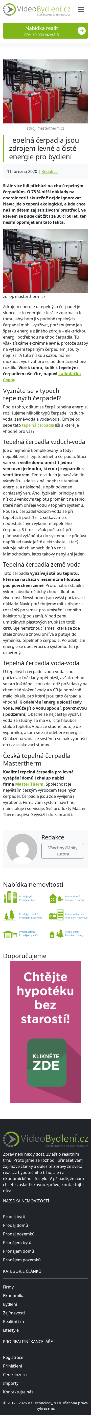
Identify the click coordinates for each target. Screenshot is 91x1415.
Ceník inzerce (16, 1374)
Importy (10, 1383)
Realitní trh (13, 1321)
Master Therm (29, 784)
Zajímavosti (14, 1313)
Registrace (13, 1357)
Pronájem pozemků (22, 1260)
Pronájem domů (18, 1251)
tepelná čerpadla (38, 425)
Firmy (8, 1287)
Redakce (49, 171)
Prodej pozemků (19, 1234)
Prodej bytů (14, 1216)
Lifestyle (11, 1330)
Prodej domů (15, 1225)
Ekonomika (14, 1295)
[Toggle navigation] (81, 9)
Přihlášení (12, 1366)
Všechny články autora (62, 851)
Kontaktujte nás (18, 1392)
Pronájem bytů (17, 1242)
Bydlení (10, 1304)
